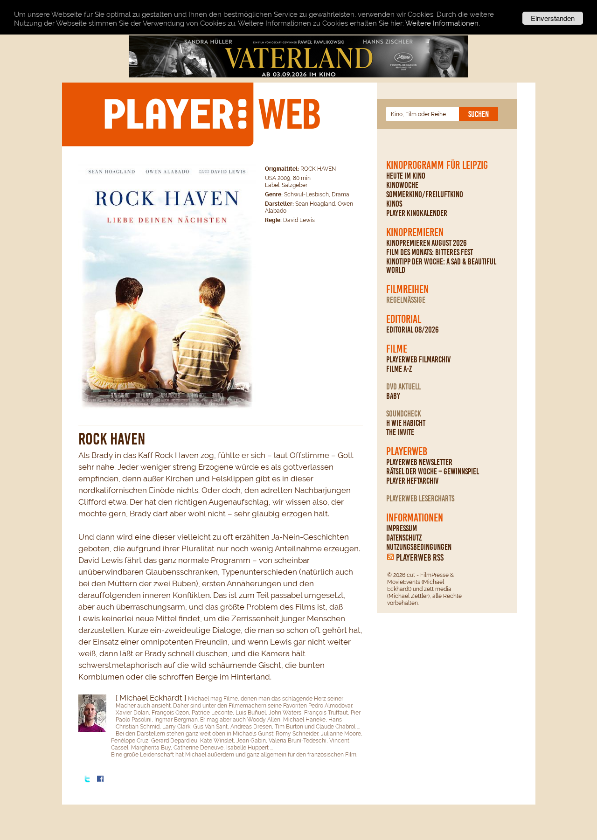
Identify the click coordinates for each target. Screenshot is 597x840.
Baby (393, 396)
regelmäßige (405, 300)
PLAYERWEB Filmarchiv (418, 359)
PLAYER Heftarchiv (412, 481)
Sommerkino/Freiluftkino (424, 194)
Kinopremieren (415, 232)
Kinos (394, 204)
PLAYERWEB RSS (420, 557)
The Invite (400, 432)
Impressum (401, 528)
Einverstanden (553, 18)
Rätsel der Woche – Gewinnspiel (432, 471)
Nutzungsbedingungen (418, 547)
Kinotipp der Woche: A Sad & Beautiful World (441, 265)
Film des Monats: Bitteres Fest (429, 252)
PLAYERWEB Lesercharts (420, 498)
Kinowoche (402, 185)
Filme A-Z (399, 369)
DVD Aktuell (403, 386)
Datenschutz (404, 538)
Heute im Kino (405, 176)
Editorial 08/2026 (412, 330)
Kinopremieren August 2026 (426, 243)
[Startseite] (211, 113)
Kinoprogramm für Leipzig (437, 165)
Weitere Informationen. (442, 23)
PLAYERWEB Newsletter (419, 462)
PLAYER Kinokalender (416, 213)
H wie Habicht (405, 423)
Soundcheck (403, 414)
